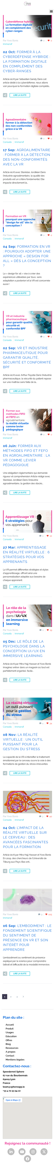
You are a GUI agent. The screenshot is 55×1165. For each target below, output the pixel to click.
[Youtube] (22, 1151)
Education (11, 1036)
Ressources (12, 1048)
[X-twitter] (44, 1151)
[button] (51, 11)
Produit (10, 1028)
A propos (10, 1051)
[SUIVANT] (23, 996)
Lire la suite (19, 95)
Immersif (7, 44)
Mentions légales (15, 1059)
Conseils (7, 142)
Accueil (10, 1024)
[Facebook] (27, 1158)
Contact (10, 1055)
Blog (8, 1044)
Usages (10, 1032)
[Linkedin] (11, 1151)
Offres (9, 1040)
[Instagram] (33, 1151)
